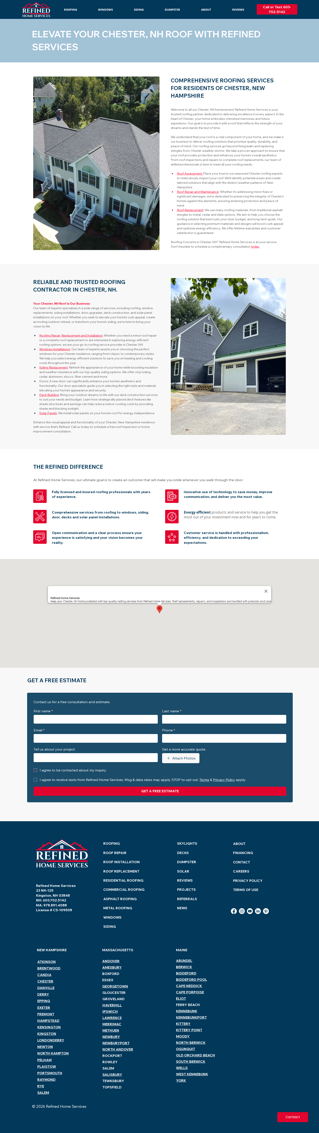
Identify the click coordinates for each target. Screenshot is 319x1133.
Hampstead (48, 1020)
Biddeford (186, 973)
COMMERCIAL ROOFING (124, 889)
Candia (44, 975)
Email (39, 730)
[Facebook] (234, 911)
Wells (182, 1068)
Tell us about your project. (55, 749)
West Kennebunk (192, 1074)
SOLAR (183, 871)
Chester (45, 981)
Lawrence (112, 1018)
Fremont (45, 1014)
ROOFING (111, 843)
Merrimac (111, 1024)
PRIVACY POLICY (248, 880)
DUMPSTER (186, 862)
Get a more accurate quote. (184, 749)
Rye (40, 1086)
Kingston (46, 1033)
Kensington (49, 1027)
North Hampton (53, 1053)
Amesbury (112, 967)
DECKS (183, 853)
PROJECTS (186, 889)
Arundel (184, 960)
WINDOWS (112, 917)
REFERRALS (187, 899)
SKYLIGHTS (187, 843)
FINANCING (243, 853)
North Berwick (191, 1042)
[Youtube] (250, 911)
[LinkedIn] (258, 911)
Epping (43, 1001)
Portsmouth (49, 1073)
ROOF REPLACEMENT (121, 871)
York (181, 1080)
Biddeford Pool (191, 979)
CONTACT (241, 862)
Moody (183, 1036)
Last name (171, 711)
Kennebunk (186, 1011)
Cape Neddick (189, 986)
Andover (111, 961)
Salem (43, 1092)
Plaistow (46, 1066)
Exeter (43, 1007)
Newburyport (116, 1043)
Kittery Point (189, 1030)
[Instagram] (242, 911)
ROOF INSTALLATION (121, 862)
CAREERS (241, 871)
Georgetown (115, 986)
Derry (43, 994)
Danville (45, 988)
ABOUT (239, 843)
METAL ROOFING (117, 908)
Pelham (44, 1060)
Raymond (46, 1079)
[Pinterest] (266, 911)
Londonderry (50, 1040)
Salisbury (112, 1074)
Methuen (110, 1030)
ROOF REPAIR (115, 853)
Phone (168, 730)
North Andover (117, 1049)
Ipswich (110, 1011)
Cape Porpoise (190, 992)
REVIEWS (185, 880)
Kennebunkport (191, 1017)
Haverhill (112, 1005)
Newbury (111, 1037)
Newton (45, 1047)
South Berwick (190, 1061)
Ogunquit (185, 1049)
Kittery (183, 1023)
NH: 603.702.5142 (51, 900)
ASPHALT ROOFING (120, 899)
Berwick (184, 967)
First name (43, 711)
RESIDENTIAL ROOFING (123, 880)
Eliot (181, 998)
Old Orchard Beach (195, 1055)
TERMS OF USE (245, 890)
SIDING (109, 926)
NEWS (182, 908)
